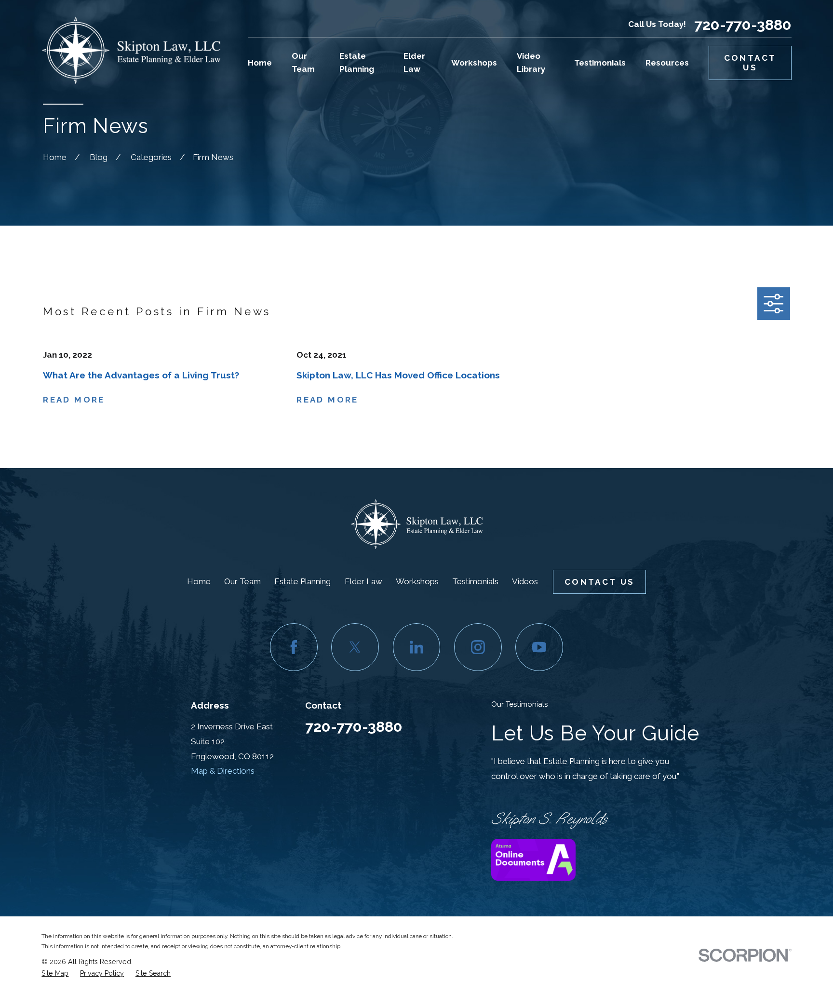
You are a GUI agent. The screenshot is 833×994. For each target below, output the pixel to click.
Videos (525, 581)
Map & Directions (223, 771)
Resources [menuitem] (667, 62)
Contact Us (750, 62)
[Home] (130, 50)
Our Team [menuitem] (303, 62)
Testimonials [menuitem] (600, 62)
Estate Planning (302, 581)
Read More (74, 399)
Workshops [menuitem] (474, 62)
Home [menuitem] (260, 62)
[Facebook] (294, 647)
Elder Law (363, 581)
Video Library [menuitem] (531, 62)
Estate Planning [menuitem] (356, 62)
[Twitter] (355, 647)
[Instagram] (478, 647)
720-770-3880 (743, 24)
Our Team (242, 581)
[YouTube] (539, 647)
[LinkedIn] (417, 647)
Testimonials (475, 581)
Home (199, 581)
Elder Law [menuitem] (414, 62)
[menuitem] (54, 973)
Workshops (417, 581)
